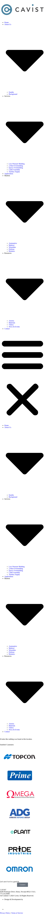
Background (13, 94)
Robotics (12, 251)
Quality (11, 92)
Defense (11, 249)
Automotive (13, 243)
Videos (11, 325)
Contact (7, 329)
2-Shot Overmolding (16, 166)
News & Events (14, 327)
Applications (8, 174)
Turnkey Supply (14, 172)
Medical (11, 245)
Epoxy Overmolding (16, 168)
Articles (11, 321)
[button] (22, 377)
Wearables (12, 247)
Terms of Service (17, 913)
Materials (12, 323)
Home (6, 22)
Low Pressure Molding (17, 164)
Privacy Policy (5, 913)
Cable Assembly (14, 170)
